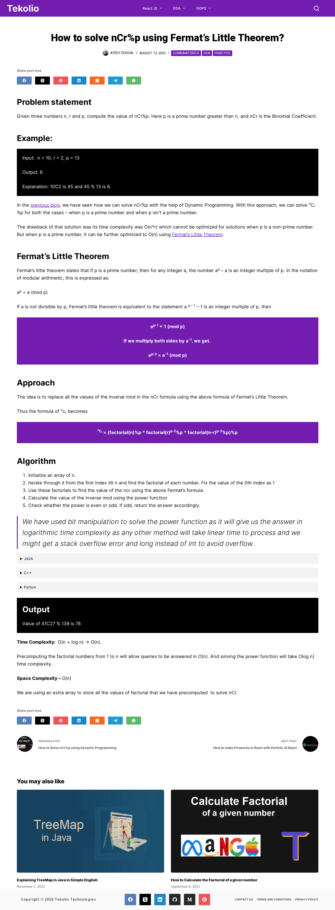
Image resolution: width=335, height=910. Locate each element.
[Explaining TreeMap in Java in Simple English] (90, 831)
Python (30, 587)
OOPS (201, 8)
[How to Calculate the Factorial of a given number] (244, 831)
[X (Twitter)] (42, 81)
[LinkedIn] (79, 81)
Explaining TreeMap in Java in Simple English (57, 880)
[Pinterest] (60, 81)
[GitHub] (174, 899)
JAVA (28, 558)
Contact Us (244, 899)
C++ (28, 573)
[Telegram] (115, 81)
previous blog (45, 205)
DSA (176, 8)
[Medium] (189, 899)
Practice (222, 53)
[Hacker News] (97, 81)
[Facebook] (24, 81)
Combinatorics (186, 53)
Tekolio (23, 8)
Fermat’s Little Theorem (197, 234)
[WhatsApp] (133, 81)
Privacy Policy (306, 899)
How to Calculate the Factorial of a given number (214, 880)
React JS (150, 8)
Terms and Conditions (274, 899)
